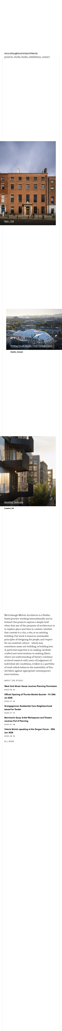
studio (17, 56)
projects (8, 56)
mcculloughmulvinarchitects (21, 53)
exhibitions (35, 56)
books (24, 56)
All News (9, 741)
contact (46, 56)
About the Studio (13, 680)
